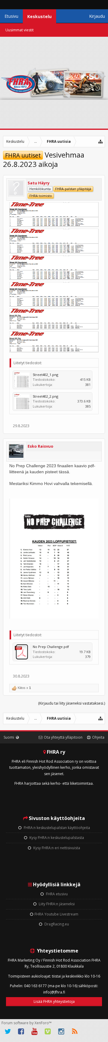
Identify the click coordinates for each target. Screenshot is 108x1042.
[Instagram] (61, 1031)
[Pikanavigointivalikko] (100, 141)
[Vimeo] (48, 1031)
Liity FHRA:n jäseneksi (56, 903)
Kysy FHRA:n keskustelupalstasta (56, 837)
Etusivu (11, 16)
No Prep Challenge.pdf (51, 646)
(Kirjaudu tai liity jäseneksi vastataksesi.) (71, 703)
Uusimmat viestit (19, 30)
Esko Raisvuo (40, 446)
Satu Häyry (39, 182)
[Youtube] (34, 1031)
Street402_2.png (45, 396)
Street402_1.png (45, 374)
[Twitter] (8, 1031)
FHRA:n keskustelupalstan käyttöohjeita (56, 827)
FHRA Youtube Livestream (56, 914)
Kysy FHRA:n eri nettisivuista (56, 847)
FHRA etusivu (56, 893)
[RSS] (74, 1031)
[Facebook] (21, 1031)
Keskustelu (39, 16)
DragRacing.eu (56, 924)
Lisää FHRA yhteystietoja (54, 1001)
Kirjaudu (97, 16)
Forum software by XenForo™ (27, 1022)
